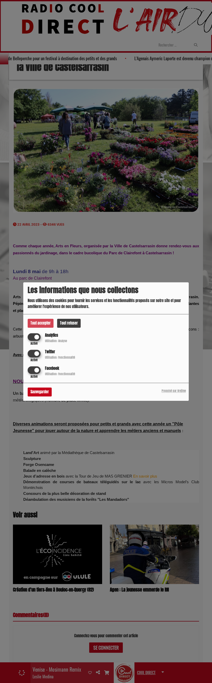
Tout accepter (41, 323)
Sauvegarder (40, 392)
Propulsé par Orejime (174, 391)
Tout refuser (69, 323)
